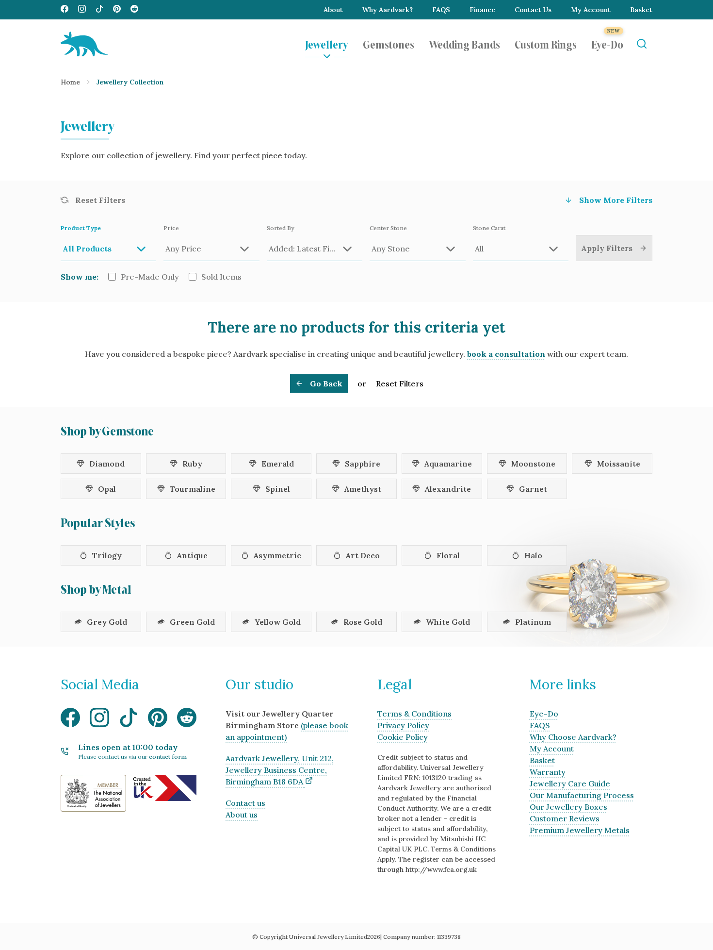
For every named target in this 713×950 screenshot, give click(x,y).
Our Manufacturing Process (582, 795)
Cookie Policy (402, 737)
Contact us (245, 803)
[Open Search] (641, 44)
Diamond (107, 463)
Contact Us (533, 9)
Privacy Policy (403, 725)
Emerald (277, 463)
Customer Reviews (565, 818)
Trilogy (107, 555)
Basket (641, 9)
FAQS (441, 9)
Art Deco (363, 555)
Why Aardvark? (387, 9)
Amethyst (362, 489)
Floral (448, 555)
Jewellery (326, 43)
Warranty (548, 772)
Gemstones (388, 43)
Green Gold (192, 622)
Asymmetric (277, 555)
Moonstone (533, 463)
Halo (533, 555)
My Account (591, 9)
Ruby (192, 463)
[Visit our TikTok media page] (99, 10)
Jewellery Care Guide (570, 783)
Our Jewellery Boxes (568, 807)
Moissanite (618, 463)
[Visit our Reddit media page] (134, 10)
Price (171, 228)
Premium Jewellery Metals (580, 830)
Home (70, 82)
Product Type (81, 228)
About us (242, 814)
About (333, 9)
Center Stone (388, 228)
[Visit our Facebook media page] (64, 10)
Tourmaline (192, 489)
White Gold (448, 622)
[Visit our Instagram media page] (82, 10)
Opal (107, 489)
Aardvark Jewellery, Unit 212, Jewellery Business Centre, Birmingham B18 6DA (280, 769)
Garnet (533, 489)
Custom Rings (546, 43)
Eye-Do (607, 43)
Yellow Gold (278, 622)
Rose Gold (362, 622)
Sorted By (280, 228)
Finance (482, 9)
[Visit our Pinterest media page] (117, 10)
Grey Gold (107, 622)
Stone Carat (489, 228)
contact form (168, 756)
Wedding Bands (464, 43)
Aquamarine (448, 463)
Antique (192, 555)
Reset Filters (399, 383)
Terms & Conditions (414, 713)
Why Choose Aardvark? (573, 737)
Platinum (533, 622)
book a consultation (506, 354)
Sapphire (362, 463)
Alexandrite (448, 489)
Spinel (277, 489)
